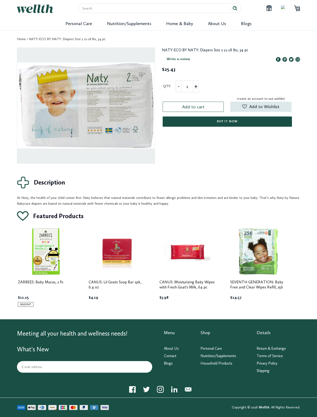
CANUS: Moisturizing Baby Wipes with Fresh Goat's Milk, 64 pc (187, 284)
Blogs (246, 23)
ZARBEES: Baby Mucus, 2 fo (40, 282)
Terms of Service (270, 356)
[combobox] (156, 8)
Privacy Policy (267, 363)
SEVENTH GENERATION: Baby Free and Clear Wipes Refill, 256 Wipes (256, 287)
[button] (260, 107)
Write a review (178, 59)
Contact (170, 356)
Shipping (263, 371)
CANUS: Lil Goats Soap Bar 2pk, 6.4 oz (115, 284)
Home (21, 39)
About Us (217, 23)
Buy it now (227, 121)
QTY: (167, 86)
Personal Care (78, 23)
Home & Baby (179, 23)
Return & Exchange (271, 348)
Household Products (216, 363)
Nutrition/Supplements (129, 23)
